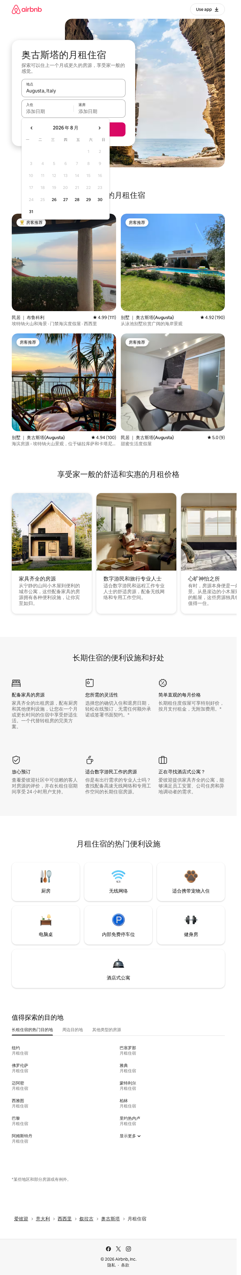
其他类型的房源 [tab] (106, 1029)
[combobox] (73, 90)
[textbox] (47, 111)
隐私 (111, 1265)
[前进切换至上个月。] (32, 128)
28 (77, 199)
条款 (125, 1265)
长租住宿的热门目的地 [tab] (32, 1029)
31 (31, 211)
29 (88, 199)
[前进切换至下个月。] (99, 128)
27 (65, 199)
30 (100, 199)
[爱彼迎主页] (27, 9)
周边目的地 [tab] (72, 1029)
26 (54, 199)
